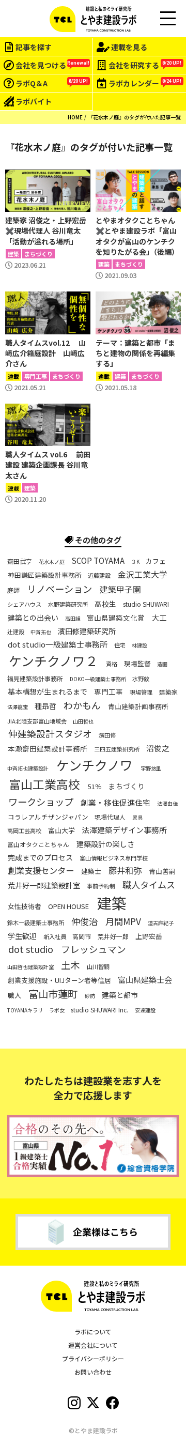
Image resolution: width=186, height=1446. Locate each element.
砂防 (90, 995)
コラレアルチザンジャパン (48, 817)
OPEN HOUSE (68, 907)
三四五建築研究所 (117, 749)
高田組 (73, 618)
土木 (70, 965)
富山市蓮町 (53, 994)
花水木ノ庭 (52, 561)
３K (135, 561)
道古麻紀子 (161, 923)
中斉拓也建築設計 (28, 768)
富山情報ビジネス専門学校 (114, 858)
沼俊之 (157, 748)
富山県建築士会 (145, 979)
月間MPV (123, 921)
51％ (95, 787)
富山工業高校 (44, 784)
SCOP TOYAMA (98, 560)
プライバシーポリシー (93, 1358)
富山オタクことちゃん (38, 844)
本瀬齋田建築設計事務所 (47, 749)
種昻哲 (45, 706)
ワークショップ (40, 801)
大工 (159, 617)
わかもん (82, 705)
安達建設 (145, 1010)
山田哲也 (83, 721)
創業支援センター (41, 870)
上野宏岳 (148, 936)
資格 (111, 664)
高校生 (105, 604)
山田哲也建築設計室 (30, 967)
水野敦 (140, 679)
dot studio (30, 949)
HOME (75, 117)
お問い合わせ (93, 1371)
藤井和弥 (125, 870)
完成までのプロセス (40, 857)
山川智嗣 (98, 966)
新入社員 (54, 936)
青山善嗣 (162, 871)
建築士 (91, 871)
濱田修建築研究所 (87, 631)
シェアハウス (24, 604)
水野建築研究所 (68, 604)
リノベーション (59, 589)
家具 (137, 817)
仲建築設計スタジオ (50, 734)
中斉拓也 (40, 632)
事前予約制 (101, 886)
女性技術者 (24, 907)
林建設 (139, 645)
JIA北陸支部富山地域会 (37, 721)
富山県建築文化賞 (116, 618)
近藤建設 (99, 575)
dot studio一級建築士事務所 (57, 644)
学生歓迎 (22, 936)
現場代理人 (110, 816)
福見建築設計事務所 (35, 678)
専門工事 (108, 692)
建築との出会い (33, 617)
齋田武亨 (19, 561)
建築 (111, 903)
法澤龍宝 (17, 707)
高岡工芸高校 (24, 831)
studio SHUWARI (146, 604)
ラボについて (93, 1331)
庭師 (13, 590)
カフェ (156, 561)
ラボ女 (57, 1010)
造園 (162, 664)
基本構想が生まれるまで (47, 691)
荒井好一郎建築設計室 (44, 885)
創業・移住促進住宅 (115, 802)
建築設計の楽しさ (105, 844)
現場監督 (137, 664)
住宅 (120, 645)
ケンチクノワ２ (53, 661)
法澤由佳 (167, 803)
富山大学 (61, 830)
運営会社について (93, 1345)
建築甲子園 (120, 589)
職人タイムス (148, 884)
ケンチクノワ (94, 765)
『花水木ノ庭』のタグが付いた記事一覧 (134, 117)
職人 (14, 995)
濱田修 (107, 735)
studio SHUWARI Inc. (99, 1009)
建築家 (168, 692)
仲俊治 (84, 921)
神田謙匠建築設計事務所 (45, 575)
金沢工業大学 (142, 574)
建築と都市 (120, 995)
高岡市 (81, 936)
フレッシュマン (93, 949)
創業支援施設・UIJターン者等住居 (59, 980)
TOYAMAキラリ (25, 1010)
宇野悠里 (151, 768)
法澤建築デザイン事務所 (124, 830)
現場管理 (141, 692)
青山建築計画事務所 (138, 706)
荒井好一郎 (113, 936)
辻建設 (15, 632)
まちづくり (127, 787)
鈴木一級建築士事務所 (35, 923)
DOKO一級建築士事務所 (98, 679)
